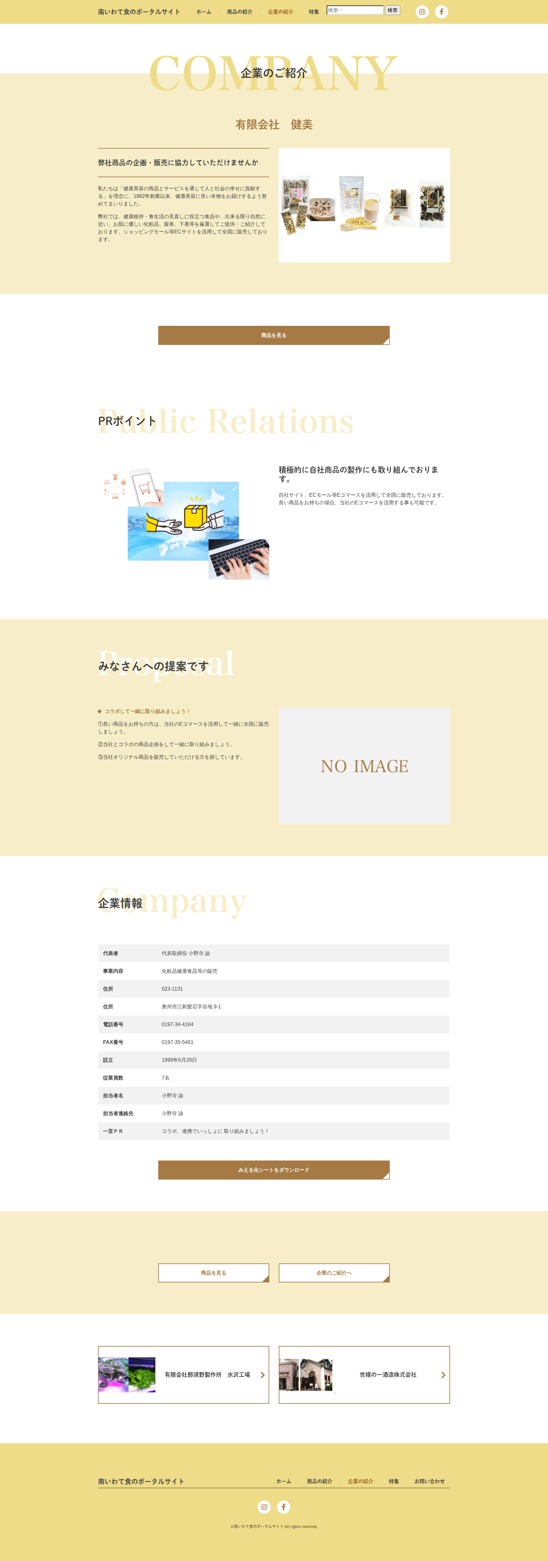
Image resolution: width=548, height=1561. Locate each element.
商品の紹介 (239, 11)
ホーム (204, 11)
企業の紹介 (280, 11)
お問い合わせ (429, 1481)
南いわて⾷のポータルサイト (139, 12)
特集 (314, 11)
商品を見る (274, 335)
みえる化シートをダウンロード (274, 1170)
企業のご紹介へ (334, 1272)
